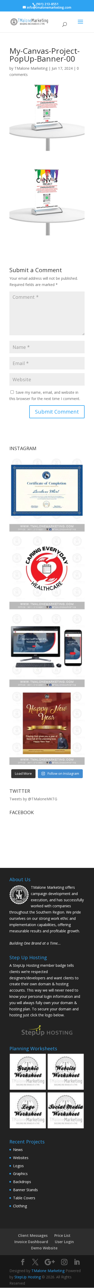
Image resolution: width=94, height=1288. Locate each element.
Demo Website (44, 1247)
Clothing (20, 1205)
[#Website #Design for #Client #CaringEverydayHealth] (47, 649)
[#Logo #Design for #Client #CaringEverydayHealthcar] (47, 571)
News (18, 1149)
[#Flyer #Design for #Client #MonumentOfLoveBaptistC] (47, 727)
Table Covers (24, 1197)
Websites (20, 1157)
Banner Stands (25, 1189)
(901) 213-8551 (47, 4)
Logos (18, 1165)
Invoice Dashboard (31, 1241)
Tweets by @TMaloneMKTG (33, 798)
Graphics (20, 1173)
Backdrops (22, 1181)
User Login (64, 1241)
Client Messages (33, 1235)
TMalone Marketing (31, 68)
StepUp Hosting (27, 1276)
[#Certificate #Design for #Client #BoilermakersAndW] (47, 494)
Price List (62, 1235)
